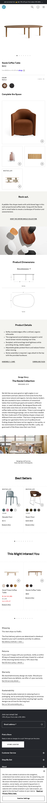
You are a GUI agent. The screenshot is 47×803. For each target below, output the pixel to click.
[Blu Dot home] (4, 7)
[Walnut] (11, 585)
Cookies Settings (23, 798)
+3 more (28, 513)
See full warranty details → (11, 681)
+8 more (4, 513)
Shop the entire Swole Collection (23, 219)
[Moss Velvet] (31, 510)
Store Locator (13, 744)
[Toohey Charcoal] (38, 510)
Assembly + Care (8, 361)
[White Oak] (15, 585)
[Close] (44, 771)
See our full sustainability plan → (13, 704)
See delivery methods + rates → (13, 641)
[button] (19, 55)
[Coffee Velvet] (27, 510)
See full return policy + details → (13, 662)
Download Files (39, 361)
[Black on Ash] (7, 585)
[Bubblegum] (7, 510)
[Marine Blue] (3, 510)
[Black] (11, 510)
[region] (23, 785)
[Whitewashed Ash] (3, 585)
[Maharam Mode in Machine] (35, 510)
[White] (15, 510)
